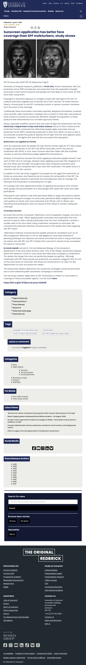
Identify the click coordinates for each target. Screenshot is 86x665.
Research (17, 308)
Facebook (34, 27)
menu (81, 16)
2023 (15, 471)
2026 (15, 464)
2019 (14, 479)
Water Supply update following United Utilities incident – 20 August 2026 (37, 416)
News (6, 16)
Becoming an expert (20, 378)
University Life (19, 314)
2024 (15, 468)
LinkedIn (38, 27)
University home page (22, 311)
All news (13, 521)
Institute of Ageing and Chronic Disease (55, 334)
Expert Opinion (18, 367)
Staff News (17, 382)
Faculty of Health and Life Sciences (25, 334)
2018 (14, 482)
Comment (24, 370)
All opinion (24, 521)
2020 (15, 477)
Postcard (16, 380)
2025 (15, 466)
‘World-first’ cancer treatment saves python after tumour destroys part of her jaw (41, 413)
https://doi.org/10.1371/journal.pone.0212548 (25, 283)
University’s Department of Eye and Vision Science (28, 127)
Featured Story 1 (20, 301)
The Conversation (27, 372)
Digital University (20, 298)
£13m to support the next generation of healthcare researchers (33, 431)
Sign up (12, 534)
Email (31, 27)
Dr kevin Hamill (48, 330)
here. (55, 279)
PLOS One (49, 87)
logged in (26, 348)
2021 (14, 475)
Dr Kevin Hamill (11, 248)
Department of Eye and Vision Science (25, 330)
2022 (15, 473)
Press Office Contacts (20, 396)
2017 (14, 484)
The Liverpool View (27, 374)
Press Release (19, 305)
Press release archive (20, 399)
